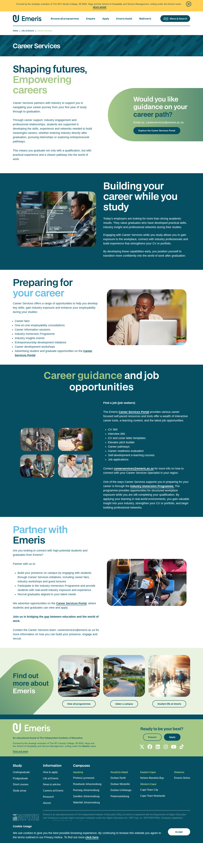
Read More (99, 7)
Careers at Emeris (53, 790)
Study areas (19, 790)
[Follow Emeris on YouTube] (173, 746)
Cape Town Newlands (152, 795)
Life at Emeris (28, 31)
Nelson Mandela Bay (152, 778)
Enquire (90, 18)
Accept (179, 831)
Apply (105, 18)
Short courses (20, 784)
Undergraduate (21, 772)
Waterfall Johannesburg (86, 802)
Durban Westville (120, 784)
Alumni (47, 803)
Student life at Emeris (169, 703)
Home (16, 31)
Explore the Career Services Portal (156, 130)
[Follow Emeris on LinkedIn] (157, 746)
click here (91, 837)
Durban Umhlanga (121, 790)
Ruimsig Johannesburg (86, 790)
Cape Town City (149, 789)
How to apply (50, 772)
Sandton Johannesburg (86, 796)
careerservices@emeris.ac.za (164, 122)
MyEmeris (145, 18)
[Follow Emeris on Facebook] (150, 746)
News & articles (52, 784)
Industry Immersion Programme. (152, 486)
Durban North (118, 778)
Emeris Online (182, 778)
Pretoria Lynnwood (83, 778)
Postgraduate (20, 778)
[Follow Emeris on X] (142, 746)
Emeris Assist (124, 18)
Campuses (81, 765)
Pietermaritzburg (120, 796)
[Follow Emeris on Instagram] (165, 746)
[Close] (188, 4)
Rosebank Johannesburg (87, 784)
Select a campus (124, 703)
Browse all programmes (65, 18)
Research (48, 796)
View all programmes (79, 703)
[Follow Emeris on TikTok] (181, 746)
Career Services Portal (71, 603)
